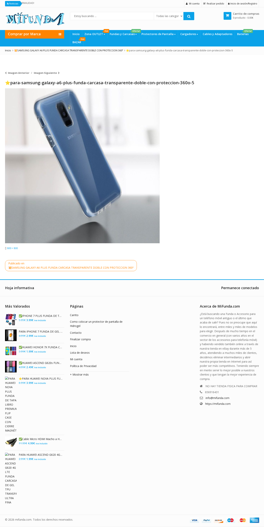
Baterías (244, 33)
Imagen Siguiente (45, 73)
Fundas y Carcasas (124, 33)
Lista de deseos (80, 352)
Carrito (74, 315)
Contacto (76, 332)
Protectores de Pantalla (157, 34)
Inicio (76, 34)
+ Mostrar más (79, 374)
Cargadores (188, 34)
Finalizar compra (80, 339)
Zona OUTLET (95, 33)
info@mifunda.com (217, 398)
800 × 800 (12, 248)
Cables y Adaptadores (217, 34)
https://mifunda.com (218, 404)
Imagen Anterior (18, 73)
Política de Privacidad (83, 366)
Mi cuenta (76, 359)
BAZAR (77, 41)
